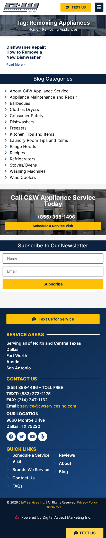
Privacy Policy (87, 502)
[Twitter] (21, 436)
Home (33, 29)
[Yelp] (42, 436)
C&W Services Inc (31, 502)
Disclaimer (53, 507)
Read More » (15, 64)
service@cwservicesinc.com (48, 406)
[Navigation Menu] (99, 7)
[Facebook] (11, 436)
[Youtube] (32, 436)
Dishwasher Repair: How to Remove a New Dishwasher (26, 52)
